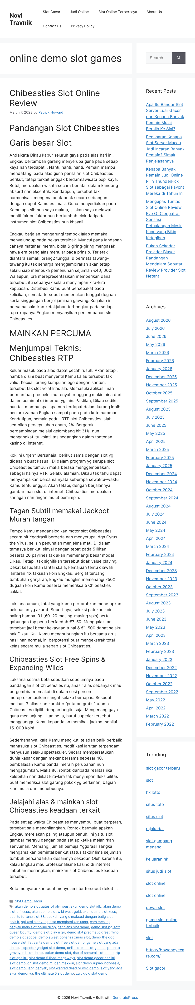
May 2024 (155, 530)
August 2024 (158, 506)
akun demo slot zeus (99, 911)
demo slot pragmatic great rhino (93, 932)
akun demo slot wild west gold (56, 911)
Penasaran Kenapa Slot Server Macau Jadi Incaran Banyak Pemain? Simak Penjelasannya (165, 148)
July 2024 (155, 514)
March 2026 (157, 352)
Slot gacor (155, 968)
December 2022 (161, 667)
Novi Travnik (21, 19)
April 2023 (156, 635)
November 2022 (161, 675)
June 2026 (156, 336)
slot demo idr (20, 963)
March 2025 (157, 449)
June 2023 (156, 619)
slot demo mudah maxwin (53, 963)
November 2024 (161, 481)
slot (149, 780)
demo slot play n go (49, 932)
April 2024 (156, 538)
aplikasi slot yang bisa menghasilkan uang (54, 922)
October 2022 (159, 683)
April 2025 (156, 441)
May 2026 (155, 344)
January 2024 (159, 562)
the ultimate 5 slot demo (54, 973)
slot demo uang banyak (28, 968)
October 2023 (159, 586)
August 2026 (158, 320)
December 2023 (161, 570)
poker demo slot (58, 953)
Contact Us (52, 26)
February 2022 (160, 724)
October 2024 (159, 490)
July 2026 (155, 328)
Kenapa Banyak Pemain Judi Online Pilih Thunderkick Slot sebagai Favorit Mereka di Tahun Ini (165, 181)
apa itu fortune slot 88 (27, 916)
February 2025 (160, 457)
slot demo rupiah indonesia (97, 963)
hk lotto (153, 792)
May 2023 (155, 627)
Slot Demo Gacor (28, 901)
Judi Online (79, 12)
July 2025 (155, 417)
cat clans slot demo (73, 927)
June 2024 (156, 522)
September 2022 (162, 691)
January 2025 (159, 465)
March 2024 (157, 546)
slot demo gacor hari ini (96, 958)
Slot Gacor (51, 12)
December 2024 (161, 473)
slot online (156, 883)
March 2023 (157, 643)
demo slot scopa (23, 937)
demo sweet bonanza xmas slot (64, 937)
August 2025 (158, 409)
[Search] (178, 58)
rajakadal (155, 828)
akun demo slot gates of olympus (42, 906)
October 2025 (159, 393)
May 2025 (155, 433)
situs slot (154, 816)
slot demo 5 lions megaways (52, 958)
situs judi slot (158, 871)
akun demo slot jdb (86, 906)
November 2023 (161, 578)
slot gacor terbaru (163, 768)
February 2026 (160, 360)
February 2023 (160, 651)
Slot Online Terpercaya (117, 12)
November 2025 (161, 385)
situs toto (155, 804)
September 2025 (162, 401)
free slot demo (73, 942)
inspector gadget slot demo (43, 948)
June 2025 (156, 425)
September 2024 (162, 498)
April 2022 (156, 708)
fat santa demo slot (43, 942)
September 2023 (162, 595)
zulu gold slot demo (91, 973)
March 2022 (157, 716)
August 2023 (158, 603)
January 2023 (159, 659)
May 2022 (155, 700)
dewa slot (155, 907)
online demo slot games (86, 948)
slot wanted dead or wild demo (74, 968)
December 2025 (161, 376)
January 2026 (159, 368)
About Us (154, 12)
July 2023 (155, 611)
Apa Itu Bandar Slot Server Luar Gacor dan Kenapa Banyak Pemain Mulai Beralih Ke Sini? (165, 116)
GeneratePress (125, 997)
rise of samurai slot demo (93, 953)
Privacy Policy (82, 26)
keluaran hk (157, 859)
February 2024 (160, 554)
